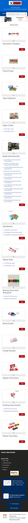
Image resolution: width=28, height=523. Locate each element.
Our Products (6, 465)
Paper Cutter (8, 125)
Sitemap (5, 469)
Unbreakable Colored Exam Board (13, 232)
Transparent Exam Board (10, 230)
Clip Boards (7, 226)
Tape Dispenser (9, 98)
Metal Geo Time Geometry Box (12, 171)
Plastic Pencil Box (10, 436)
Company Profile (7, 463)
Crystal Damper (9, 351)
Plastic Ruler (8, 260)
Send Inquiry (15, 503)
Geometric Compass (11, 44)
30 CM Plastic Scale (9, 265)
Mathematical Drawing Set (11, 411)
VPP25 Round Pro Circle (10, 408)
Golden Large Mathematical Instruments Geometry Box (11, 164)
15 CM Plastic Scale (9, 263)
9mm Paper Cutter (9, 129)
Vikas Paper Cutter (9, 131)
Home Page (5, 460)
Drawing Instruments (11, 405)
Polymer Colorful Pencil (10, 298)
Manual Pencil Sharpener (10, 296)
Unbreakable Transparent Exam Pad (13, 234)
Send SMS (15, 508)
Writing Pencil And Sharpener (10, 291)
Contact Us (5, 467)
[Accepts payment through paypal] (14, 475)
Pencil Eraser (8, 71)
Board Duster (8, 323)
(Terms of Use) (12, 516)
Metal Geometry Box (11, 156)
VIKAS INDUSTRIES (15, 8)
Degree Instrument (11, 378)
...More (22, 49)
